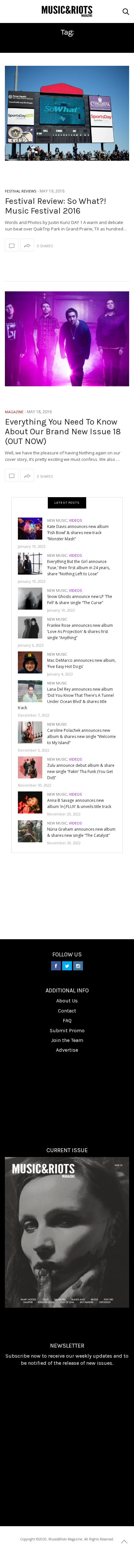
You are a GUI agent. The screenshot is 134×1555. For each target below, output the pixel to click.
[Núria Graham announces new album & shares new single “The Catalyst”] (32, 831)
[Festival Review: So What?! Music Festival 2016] (67, 113)
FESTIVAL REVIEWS (20, 191)
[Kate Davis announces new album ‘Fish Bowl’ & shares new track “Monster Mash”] (32, 528)
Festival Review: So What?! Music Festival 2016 (55, 206)
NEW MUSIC (57, 520)
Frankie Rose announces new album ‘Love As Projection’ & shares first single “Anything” (80, 631)
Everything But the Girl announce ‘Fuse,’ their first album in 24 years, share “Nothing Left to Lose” (78, 568)
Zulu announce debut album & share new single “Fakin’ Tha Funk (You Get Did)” (80, 771)
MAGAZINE (14, 411)
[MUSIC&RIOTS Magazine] (67, 11)
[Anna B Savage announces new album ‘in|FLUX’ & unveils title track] (32, 802)
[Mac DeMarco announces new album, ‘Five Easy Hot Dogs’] (32, 662)
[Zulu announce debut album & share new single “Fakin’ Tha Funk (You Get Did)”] (32, 767)
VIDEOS (75, 520)
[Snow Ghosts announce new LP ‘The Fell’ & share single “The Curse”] (32, 598)
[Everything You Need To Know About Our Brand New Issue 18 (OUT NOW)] (67, 338)
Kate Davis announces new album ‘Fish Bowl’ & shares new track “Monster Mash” (78, 533)
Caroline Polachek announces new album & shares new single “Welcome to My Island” (81, 736)
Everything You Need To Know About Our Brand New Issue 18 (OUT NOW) (63, 431)
